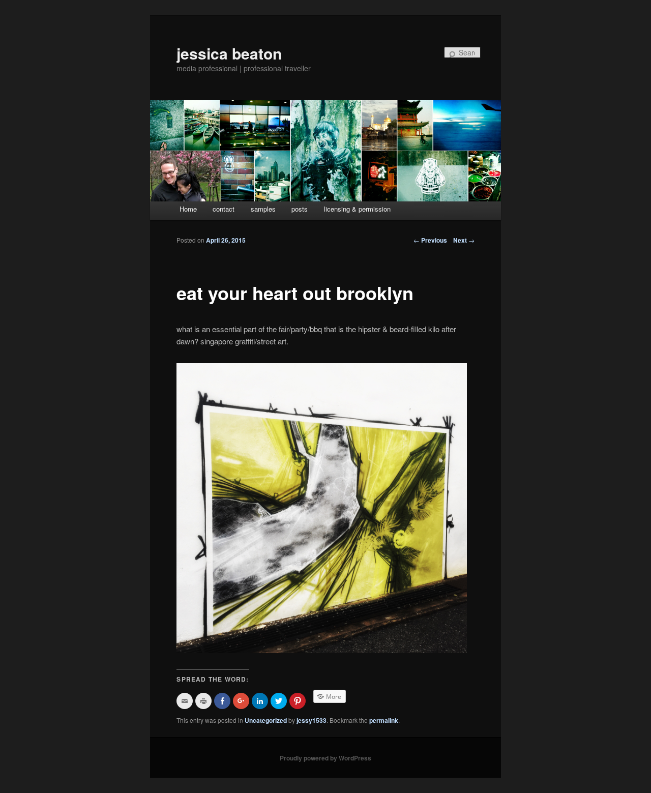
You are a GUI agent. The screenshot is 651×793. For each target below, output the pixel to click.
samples (263, 209)
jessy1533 (312, 720)
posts (299, 209)
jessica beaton (229, 53)
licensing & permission (357, 209)
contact (223, 209)
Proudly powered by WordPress (325, 757)
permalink (383, 720)
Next (464, 240)
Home (188, 209)
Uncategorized (266, 720)
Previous (430, 240)
